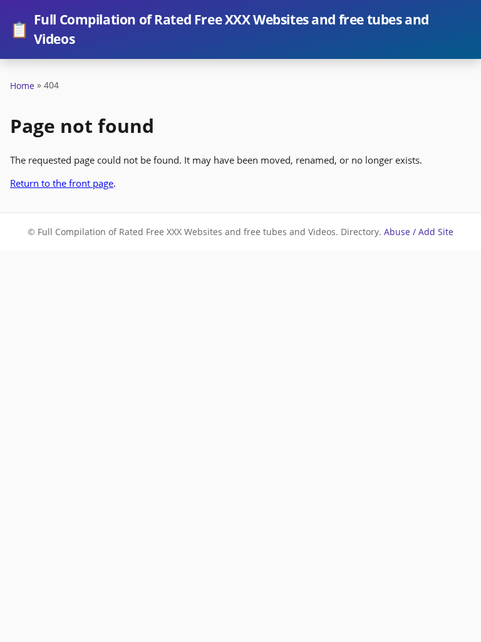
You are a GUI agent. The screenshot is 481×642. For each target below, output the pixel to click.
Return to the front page (61, 183)
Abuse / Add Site (418, 232)
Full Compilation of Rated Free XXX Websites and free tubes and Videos (219, 29)
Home (22, 86)
